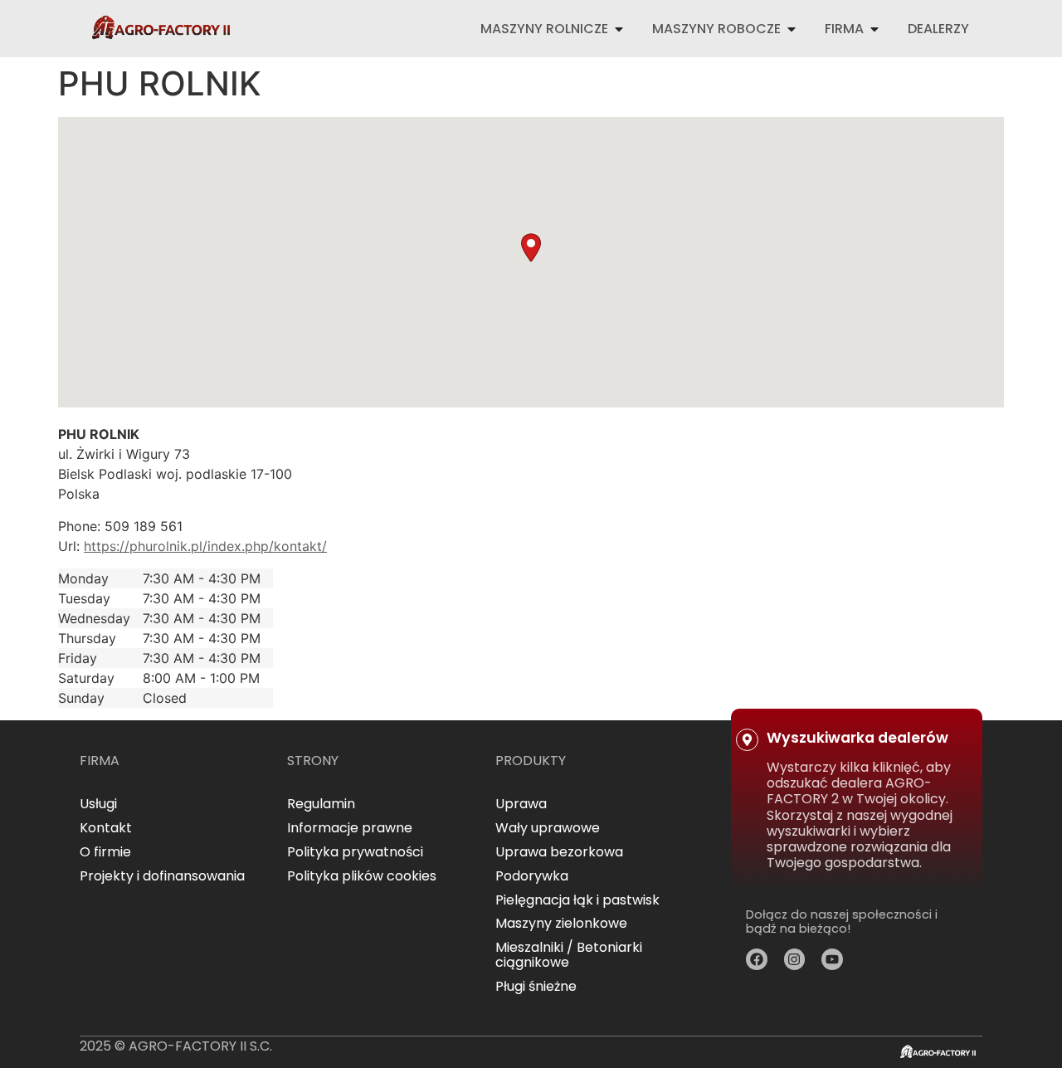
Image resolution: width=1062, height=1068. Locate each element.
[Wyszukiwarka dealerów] (747, 740)
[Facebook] (756, 959)
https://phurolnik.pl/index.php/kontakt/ (205, 546)
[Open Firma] (874, 29)
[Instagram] (795, 959)
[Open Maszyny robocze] (791, 29)
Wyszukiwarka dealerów (857, 738)
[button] (531, 247)
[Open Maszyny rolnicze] (619, 29)
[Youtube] (832, 959)
